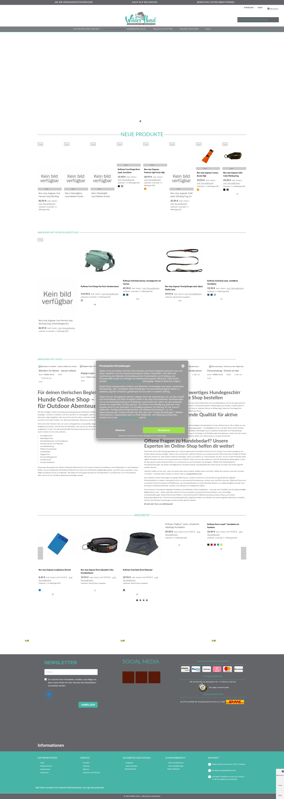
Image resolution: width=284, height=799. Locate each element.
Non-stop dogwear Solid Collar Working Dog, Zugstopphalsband (232, 176)
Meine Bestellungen (176, 766)
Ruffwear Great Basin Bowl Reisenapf (137, 570)
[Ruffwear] (154, 622)
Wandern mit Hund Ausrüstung (58, 232)
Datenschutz (45, 769)
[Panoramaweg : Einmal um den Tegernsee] (226, 366)
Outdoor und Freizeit (86, 29)
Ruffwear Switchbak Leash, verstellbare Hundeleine (222, 282)
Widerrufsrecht (46, 766)
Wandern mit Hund (50, 359)
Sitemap (86, 766)
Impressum (44, 772)
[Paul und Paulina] (128, 622)
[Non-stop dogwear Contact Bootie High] (208, 156)
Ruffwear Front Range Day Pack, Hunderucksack (100, 286)
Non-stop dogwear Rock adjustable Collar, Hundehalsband (97, 571)
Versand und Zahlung (91, 772)
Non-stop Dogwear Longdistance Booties (55, 570)
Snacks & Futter (162, 29)
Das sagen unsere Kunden (219, 687)
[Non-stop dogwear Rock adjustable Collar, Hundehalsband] (100, 544)
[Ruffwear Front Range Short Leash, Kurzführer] (129, 154)
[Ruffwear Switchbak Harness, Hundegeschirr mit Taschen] (142, 258)
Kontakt (86, 763)
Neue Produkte (142, 134)
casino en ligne (227, 483)
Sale (208, 29)
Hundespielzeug (136, 29)
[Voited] (181, 622)
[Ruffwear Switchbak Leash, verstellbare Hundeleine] (226, 258)
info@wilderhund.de (194, 474)
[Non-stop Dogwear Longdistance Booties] (58, 544)
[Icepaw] (50, 622)
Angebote (142, 515)
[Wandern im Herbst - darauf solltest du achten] (58, 366)
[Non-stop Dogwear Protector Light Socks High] (155, 154)
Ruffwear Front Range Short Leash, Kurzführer (129, 171)
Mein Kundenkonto (175, 763)
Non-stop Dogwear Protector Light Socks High (154, 171)
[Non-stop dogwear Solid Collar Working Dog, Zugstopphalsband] (234, 156)
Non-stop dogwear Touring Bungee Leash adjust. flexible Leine (184, 288)
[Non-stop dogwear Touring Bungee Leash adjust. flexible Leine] (184, 261)
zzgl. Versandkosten (47, 204)
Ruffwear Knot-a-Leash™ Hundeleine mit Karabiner (223, 525)
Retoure (86, 769)
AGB (42, 763)
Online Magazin (188, 29)
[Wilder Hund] (142, 18)
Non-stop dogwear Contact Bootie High (207, 174)
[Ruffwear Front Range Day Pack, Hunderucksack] (100, 261)
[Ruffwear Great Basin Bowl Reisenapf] (142, 544)
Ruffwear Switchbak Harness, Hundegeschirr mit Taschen (142, 282)
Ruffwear (210, 428)
